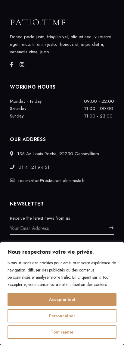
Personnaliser (62, 316)
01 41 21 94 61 (33, 167)
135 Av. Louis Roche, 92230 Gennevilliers (57, 153)
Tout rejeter (62, 332)
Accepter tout (62, 299)
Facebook (11, 64)
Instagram (22, 64)
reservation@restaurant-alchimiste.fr (51, 180)
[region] (62, 293)
